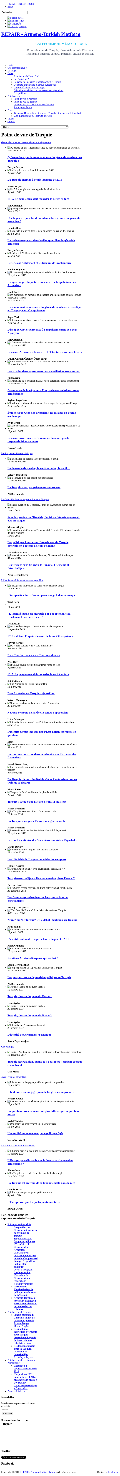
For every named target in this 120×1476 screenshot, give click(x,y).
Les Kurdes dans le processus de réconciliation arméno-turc (44, 371)
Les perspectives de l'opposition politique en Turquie (39, 977)
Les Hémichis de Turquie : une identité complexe (37, 859)
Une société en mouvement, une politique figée (35, 1133)
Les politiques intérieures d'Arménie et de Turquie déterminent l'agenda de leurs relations (38, 544)
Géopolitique (7, 1046)
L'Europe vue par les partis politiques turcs (34, 1202)
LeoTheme (113, 1472)
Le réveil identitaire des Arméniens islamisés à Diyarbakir (43, 840)
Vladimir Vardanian (23, 1278)
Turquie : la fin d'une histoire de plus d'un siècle (37, 801)
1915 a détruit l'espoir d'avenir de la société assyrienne (41, 636)
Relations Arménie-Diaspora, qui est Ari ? (33, 958)
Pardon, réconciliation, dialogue (16, 453)
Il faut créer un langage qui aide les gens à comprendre (41, 1091)
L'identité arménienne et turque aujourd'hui (22, 580)
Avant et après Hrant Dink (14, 1077)
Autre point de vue (17, 1391)
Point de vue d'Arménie (19, 1224)
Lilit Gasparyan (24, 1247)
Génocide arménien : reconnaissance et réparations (26, 142)
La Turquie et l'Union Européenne (18, 1145)
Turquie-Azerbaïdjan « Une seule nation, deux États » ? (41, 878)
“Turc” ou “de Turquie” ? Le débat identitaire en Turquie (42, 919)
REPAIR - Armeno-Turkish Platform (38, 1472)
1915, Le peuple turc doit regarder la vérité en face (38, 198)
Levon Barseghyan (26, 1262)
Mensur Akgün (24, 1320)
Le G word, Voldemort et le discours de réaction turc (39, 262)
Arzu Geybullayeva (24, 1352)
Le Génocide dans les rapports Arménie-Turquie (25, 499)
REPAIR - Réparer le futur (21, 4)
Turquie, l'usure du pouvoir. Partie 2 (30, 1015)
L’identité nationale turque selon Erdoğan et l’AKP (38, 939)
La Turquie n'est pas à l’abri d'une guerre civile (36, 820)
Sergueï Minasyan (25, 1233)
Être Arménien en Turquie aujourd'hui (31, 693)
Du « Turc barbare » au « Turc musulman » (34, 655)
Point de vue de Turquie (19, 1312)
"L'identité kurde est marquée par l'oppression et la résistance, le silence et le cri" (39, 615)
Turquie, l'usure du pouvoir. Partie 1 (30, 996)
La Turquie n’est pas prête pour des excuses (34, 487)
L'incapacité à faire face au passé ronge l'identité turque (41, 595)
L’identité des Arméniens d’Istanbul (29, 1034)
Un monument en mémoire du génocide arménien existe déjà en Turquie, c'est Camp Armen (44, 309)
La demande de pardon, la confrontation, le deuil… (39, 468)
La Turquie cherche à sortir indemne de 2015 (35, 179)
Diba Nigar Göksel (25, 1336)
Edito (10, 6)
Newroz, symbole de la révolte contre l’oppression (38, 712)
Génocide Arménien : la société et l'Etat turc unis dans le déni (45, 352)
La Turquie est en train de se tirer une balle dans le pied (41, 1182)
